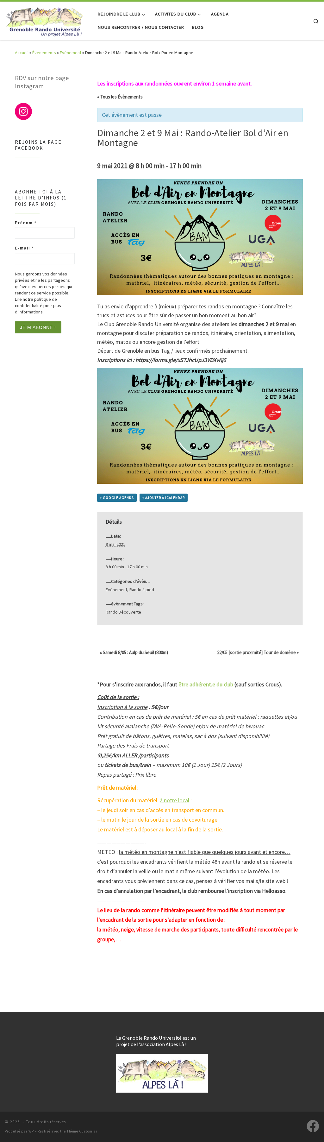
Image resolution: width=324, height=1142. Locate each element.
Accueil (21, 52)
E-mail (24, 248)
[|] (44, 19)
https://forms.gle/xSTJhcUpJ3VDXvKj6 (180, 359)
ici (129, 359)
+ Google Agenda (117, 497)
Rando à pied (141, 589)
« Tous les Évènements (120, 97)
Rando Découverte (123, 612)
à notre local (174, 800)
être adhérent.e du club (205, 684)
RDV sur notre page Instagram (42, 82)
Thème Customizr (82, 1131)
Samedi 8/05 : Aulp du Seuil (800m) (134, 652)
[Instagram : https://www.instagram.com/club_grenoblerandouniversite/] (23, 111)
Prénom (26, 223)
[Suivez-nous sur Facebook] (313, 1126)
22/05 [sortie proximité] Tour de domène (258, 652)
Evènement (70, 52)
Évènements (44, 52)
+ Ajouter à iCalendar (163, 497)
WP (31, 1131)
